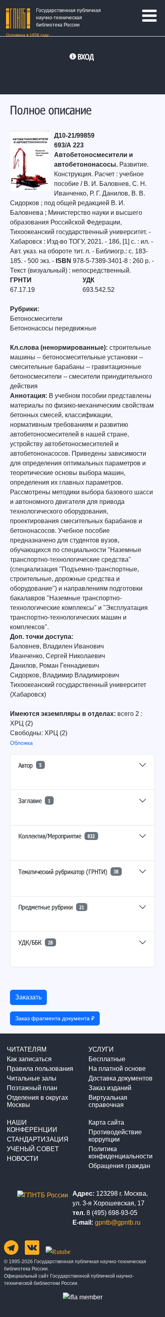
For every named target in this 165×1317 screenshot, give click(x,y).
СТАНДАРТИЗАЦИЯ (37, 1139)
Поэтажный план (32, 1088)
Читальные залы (31, 1078)
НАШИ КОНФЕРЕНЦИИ (32, 1126)
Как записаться (29, 1059)
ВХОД (86, 56)
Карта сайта (106, 1122)
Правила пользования (40, 1068)
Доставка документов (121, 1078)
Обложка (21, 743)
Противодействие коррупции (115, 1136)
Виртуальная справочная (108, 1101)
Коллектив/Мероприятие (56, 836)
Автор (30, 765)
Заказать (28, 997)
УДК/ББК (35, 942)
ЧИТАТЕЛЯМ (26, 1049)
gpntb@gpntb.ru (118, 1222)
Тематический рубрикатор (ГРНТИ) (68, 871)
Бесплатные (107, 1059)
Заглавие (34, 800)
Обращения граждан (119, 1165)
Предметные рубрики (51, 907)
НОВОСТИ (22, 1158)
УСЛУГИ (101, 1049)
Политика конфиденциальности (121, 1153)
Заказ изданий (110, 1088)
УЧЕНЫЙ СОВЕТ (33, 1149)
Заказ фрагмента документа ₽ (55, 1018)
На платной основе (117, 1068)
